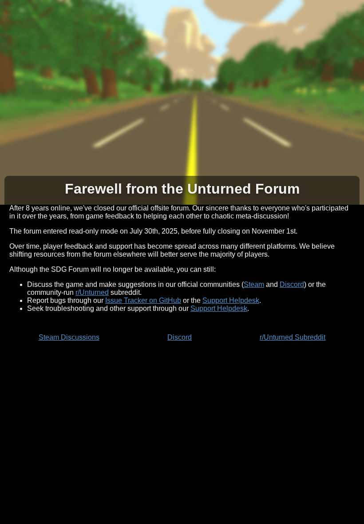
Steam (254, 284)
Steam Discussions (69, 337)
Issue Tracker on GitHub (143, 300)
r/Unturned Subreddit (292, 337)
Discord (292, 284)
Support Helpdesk (230, 300)
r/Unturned (92, 292)
